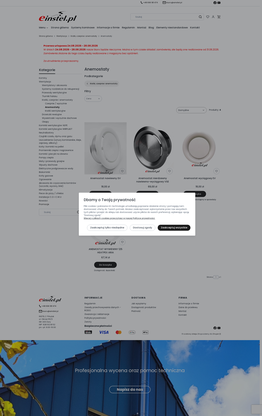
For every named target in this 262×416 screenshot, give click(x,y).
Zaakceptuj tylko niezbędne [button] (107, 227)
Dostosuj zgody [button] (142, 227)
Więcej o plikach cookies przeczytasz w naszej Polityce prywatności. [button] (119, 218)
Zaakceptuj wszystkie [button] (174, 227)
